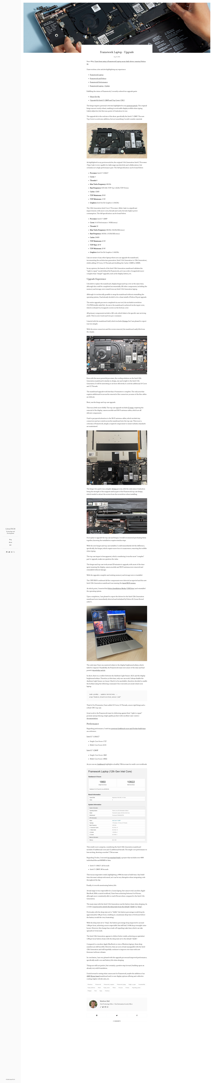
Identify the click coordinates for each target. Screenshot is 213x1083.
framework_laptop (122, 984)
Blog (10, 539)
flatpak (89, 990)
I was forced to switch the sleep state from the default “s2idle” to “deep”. (117, 907)
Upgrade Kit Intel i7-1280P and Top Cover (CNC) (107, 100)
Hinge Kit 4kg (95, 97)
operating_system (136, 987)
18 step (114, 489)
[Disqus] (117, 1046)
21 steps (130, 408)
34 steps (125, 321)
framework (98, 984)
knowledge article (99, 670)
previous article (132, 106)
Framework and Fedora (98, 78)
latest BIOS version (129, 583)
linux (114, 987)
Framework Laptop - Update (100, 86)
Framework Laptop (96, 75)
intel (100, 987)
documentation (92, 718)
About (10, 542)
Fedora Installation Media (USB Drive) (121, 588)
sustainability (142, 984)
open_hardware (91, 987)
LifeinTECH (10, 529)
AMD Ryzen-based (93, 976)
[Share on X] (117, 1015)
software (107, 990)
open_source (107, 987)
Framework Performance (99, 82)
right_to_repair (132, 984)
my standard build (114, 858)
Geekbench (101, 764)
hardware (90, 984)
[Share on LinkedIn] (97, 1015)
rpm (101, 990)
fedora (127, 987)
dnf (96, 990)
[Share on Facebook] (137, 1015)
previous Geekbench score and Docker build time (128, 729)
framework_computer (109, 984)
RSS (10, 545)
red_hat (121, 987)
